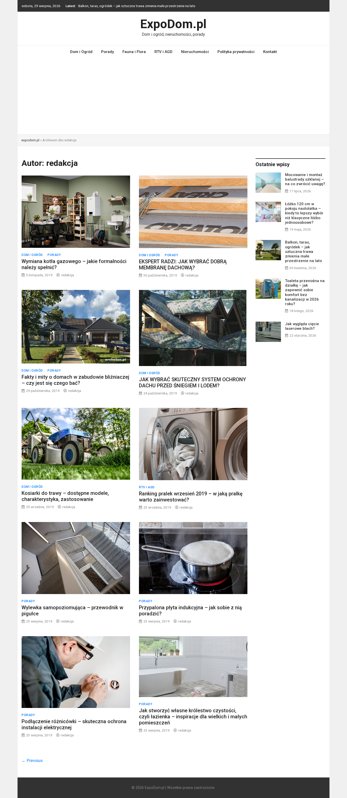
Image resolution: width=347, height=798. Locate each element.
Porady (107, 51)
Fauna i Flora (134, 51)
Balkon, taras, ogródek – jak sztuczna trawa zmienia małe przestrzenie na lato (303, 251)
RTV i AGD (163, 51)
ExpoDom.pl (173, 24)
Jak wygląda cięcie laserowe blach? (302, 326)
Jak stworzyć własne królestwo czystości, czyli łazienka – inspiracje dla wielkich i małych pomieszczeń (193, 716)
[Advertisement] (173, 96)
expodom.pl (30, 140)
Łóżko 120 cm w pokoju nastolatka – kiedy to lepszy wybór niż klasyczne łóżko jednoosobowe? (304, 213)
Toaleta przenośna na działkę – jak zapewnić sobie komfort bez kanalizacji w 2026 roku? (145, 8)
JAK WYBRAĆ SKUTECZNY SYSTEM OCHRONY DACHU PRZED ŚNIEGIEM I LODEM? (192, 382)
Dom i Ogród (81, 51)
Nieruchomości (195, 51)
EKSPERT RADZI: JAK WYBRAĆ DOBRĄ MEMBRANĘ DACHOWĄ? (183, 264)
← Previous (32, 760)
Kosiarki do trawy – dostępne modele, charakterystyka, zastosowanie (65, 496)
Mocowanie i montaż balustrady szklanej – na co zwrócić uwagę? (305, 179)
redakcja (67, 275)
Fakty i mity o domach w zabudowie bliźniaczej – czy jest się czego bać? (75, 380)
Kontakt (270, 51)
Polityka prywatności (236, 51)
